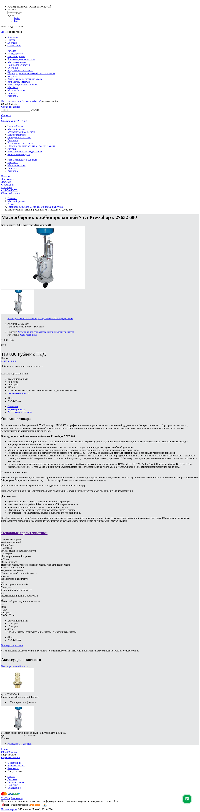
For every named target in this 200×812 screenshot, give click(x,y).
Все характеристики (18, 393)
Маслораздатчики (17, 62)
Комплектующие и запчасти (23, 84)
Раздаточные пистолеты (20, 70)
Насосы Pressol (15, 53)
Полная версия (9, 809)
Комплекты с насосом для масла (25, 79)
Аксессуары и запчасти (20, 412)
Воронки (12, 93)
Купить (5, 358)
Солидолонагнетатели (19, 65)
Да (2, 31)
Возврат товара (16, 782)
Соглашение (14, 787)
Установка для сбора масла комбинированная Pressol (46, 332)
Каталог (12, 51)
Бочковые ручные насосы (21, 59)
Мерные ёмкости (16, 90)
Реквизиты (13, 768)
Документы (7, 179)
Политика (13, 785)
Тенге (17, 21)
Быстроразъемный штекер (15, 666)
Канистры (13, 95)
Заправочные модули (19, 81)
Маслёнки (13, 87)
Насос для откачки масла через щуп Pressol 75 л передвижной (40, 318)
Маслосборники (16, 56)
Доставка (12, 42)
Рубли (17, 18)
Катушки (12, 76)
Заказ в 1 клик (8, 361)
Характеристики (16, 409)
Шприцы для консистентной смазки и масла (31, 73)
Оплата (11, 40)
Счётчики (13, 67)
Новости (5, 176)
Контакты (13, 37)
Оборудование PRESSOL (14, 121)
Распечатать (28, 225)
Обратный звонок (10, 106)
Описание (13, 406)
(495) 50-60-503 (9, 190)
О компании (14, 45)
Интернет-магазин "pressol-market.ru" (21, 101)
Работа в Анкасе (16, 765)
